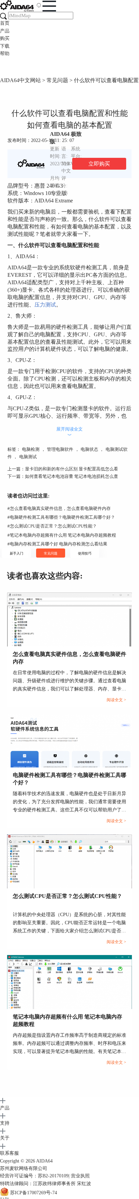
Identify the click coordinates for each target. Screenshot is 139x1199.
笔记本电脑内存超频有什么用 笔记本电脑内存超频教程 (61, 535)
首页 (4, 23)
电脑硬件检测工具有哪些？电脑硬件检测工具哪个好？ (61, 517)
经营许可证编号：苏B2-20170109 (34, 1175)
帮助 (4, 53)
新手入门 (16, 553)
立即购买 (99, 164)
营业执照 (80, 1175)
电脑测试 (28, 456)
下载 (4, 46)
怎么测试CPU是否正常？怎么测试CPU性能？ (52, 526)
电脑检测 (30, 449)
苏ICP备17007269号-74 (33, 1192)
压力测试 (45, 304)
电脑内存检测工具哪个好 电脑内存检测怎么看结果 (57, 543)
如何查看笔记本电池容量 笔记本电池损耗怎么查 (71, 476)
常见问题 (57, 80)
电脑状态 (89, 449)
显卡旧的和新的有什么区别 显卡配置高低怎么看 (71, 468)
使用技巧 (84, 553)
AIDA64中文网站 (20, 80)
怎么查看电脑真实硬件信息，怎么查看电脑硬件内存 (59, 508)
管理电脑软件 (60, 449)
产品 (4, 30)
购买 (4, 38)
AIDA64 (44, 1161)
